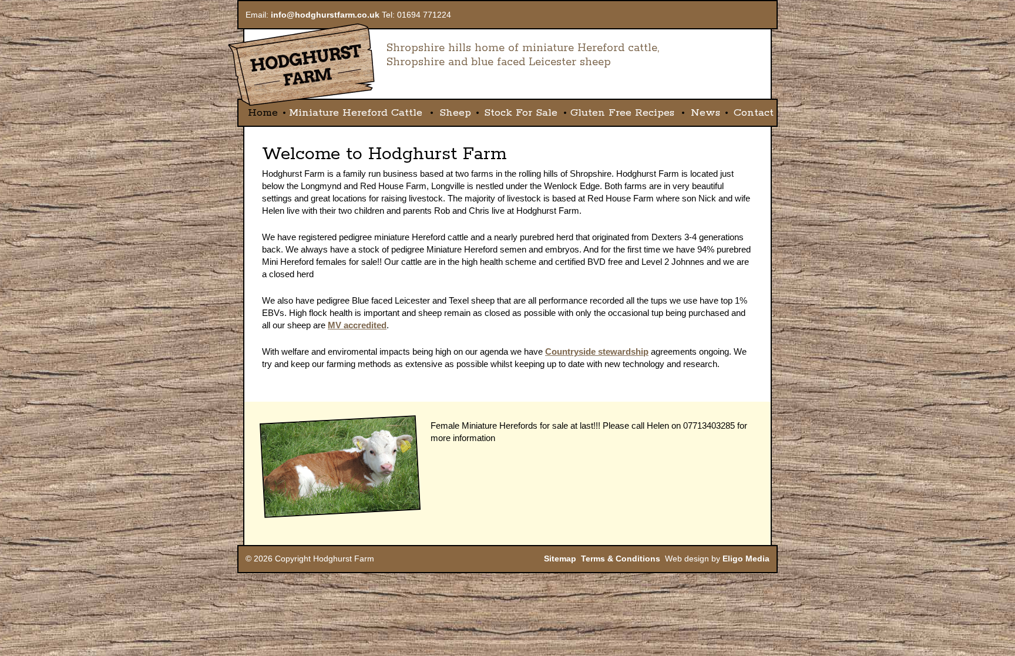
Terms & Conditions (620, 558)
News (705, 112)
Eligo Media (745, 558)
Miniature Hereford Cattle (355, 112)
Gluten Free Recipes (622, 112)
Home (263, 112)
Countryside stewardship (596, 351)
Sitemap (560, 558)
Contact (754, 112)
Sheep (455, 112)
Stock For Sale (520, 112)
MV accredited (357, 325)
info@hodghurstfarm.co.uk (325, 14)
